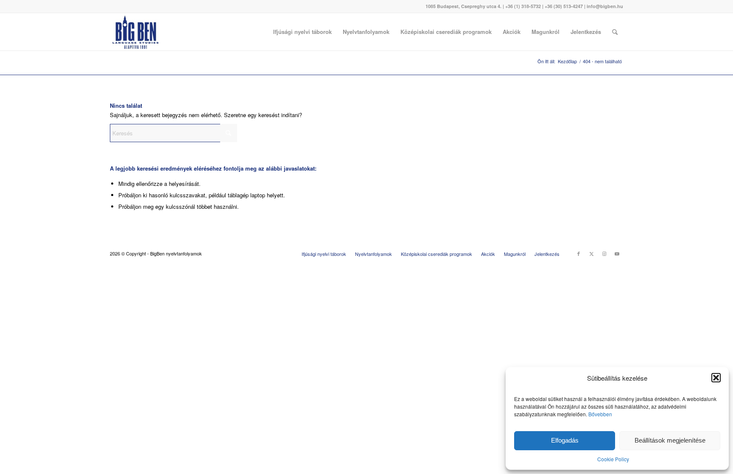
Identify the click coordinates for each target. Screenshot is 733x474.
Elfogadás (565, 440)
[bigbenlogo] (135, 31)
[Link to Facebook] (578, 253)
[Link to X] (591, 253)
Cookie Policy (613, 459)
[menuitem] (302, 31)
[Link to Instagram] (604, 253)
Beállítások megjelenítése (670, 440)
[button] (716, 377)
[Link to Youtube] (616, 253)
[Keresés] (615, 31)
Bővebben (600, 414)
